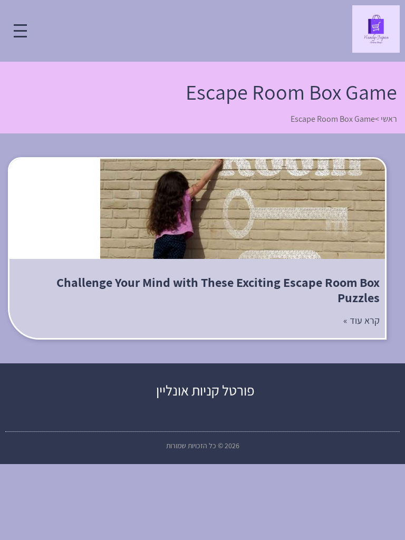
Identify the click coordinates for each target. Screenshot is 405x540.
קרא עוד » (361, 320)
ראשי (389, 118)
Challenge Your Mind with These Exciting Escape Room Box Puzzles (218, 290)
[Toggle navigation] (20, 31)
